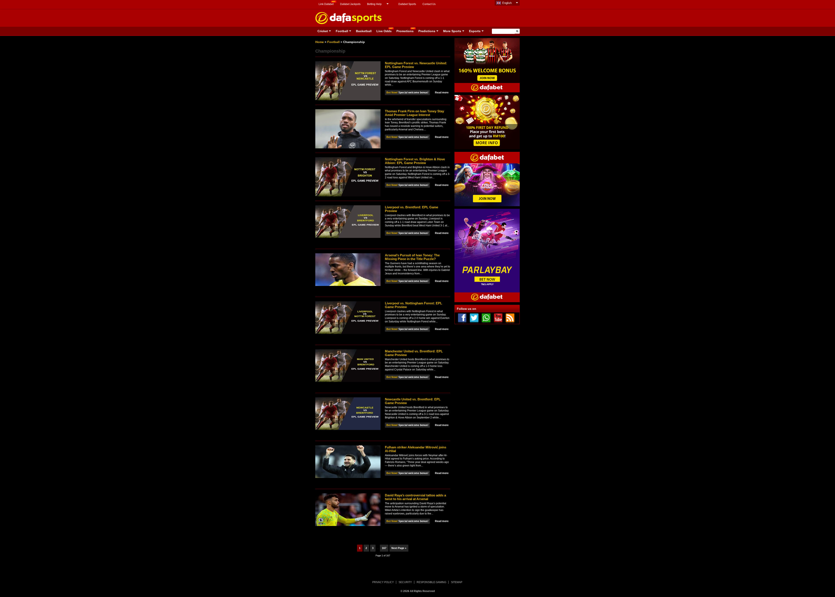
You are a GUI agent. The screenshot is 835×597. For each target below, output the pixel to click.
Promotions (405, 31)
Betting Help (374, 4)
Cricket (322, 31)
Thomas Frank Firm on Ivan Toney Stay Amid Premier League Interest (414, 113)
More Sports (452, 31)
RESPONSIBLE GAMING (431, 582)
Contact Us (429, 4)
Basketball (364, 31)
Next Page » (398, 548)
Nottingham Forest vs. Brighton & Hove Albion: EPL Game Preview (415, 161)
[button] (517, 31)
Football (342, 31)
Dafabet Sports (407, 4)
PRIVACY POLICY (383, 582)
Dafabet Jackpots (350, 4)
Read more (442, 92)
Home (319, 42)
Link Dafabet (326, 4)
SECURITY (405, 582)
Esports (475, 31)
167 (384, 548)
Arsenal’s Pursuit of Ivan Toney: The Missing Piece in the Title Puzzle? (412, 257)
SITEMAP (456, 582)
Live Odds (384, 31)
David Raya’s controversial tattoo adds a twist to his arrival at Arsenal (415, 497)
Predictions (426, 31)
